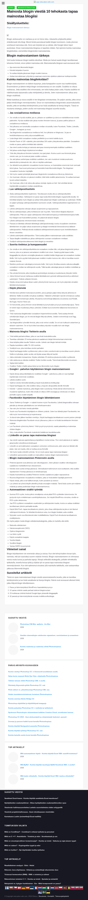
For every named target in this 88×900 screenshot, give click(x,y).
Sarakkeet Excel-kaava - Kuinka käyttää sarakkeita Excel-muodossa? (31, 798)
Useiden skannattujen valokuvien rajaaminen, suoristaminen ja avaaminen (49, 635)
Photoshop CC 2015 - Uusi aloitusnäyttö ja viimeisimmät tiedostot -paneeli (37, 717)
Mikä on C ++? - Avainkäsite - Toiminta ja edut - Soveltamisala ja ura (30, 836)
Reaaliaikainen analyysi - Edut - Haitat (19, 865)
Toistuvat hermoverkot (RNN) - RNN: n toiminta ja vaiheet (26, 874)
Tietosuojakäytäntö (62, 896)
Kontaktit (51, 896)
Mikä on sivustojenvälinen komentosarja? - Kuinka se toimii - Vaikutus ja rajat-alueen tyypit (40, 841)
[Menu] (3, 3)
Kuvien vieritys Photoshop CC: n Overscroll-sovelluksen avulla (33, 672)
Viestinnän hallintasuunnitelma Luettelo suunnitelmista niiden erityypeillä (33, 807)
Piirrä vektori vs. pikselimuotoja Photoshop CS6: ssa (28, 690)
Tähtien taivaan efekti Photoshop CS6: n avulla (26, 681)
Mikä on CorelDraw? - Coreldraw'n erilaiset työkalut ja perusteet (29, 832)
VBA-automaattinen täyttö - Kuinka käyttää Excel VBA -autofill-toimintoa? (49, 753)
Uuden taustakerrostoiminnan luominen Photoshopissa (30, 694)
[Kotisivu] (44, 2)
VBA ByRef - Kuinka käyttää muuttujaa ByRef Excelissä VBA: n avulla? (47, 765)
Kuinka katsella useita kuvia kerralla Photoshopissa (28, 735)
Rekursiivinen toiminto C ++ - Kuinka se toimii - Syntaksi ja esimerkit (31, 879)
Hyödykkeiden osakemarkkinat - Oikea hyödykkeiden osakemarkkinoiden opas (35, 803)
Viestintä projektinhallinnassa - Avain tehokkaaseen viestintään (29, 812)
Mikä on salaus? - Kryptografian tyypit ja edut (22, 845)
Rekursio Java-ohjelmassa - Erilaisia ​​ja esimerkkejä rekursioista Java (31, 870)
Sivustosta (42, 896)
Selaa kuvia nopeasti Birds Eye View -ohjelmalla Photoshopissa (33, 676)
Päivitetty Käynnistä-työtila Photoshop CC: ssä (26, 685)
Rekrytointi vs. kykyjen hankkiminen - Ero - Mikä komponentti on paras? (32, 883)
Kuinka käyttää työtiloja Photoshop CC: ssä (25, 731)
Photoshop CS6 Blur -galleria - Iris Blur (35, 624)
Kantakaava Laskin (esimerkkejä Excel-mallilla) (22, 816)
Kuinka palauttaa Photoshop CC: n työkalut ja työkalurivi (30, 708)
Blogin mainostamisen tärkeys (18, 28)
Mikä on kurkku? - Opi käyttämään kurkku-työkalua (24, 850)
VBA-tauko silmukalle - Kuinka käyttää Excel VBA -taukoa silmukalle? (47, 776)
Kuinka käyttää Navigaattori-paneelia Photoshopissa (29, 726)
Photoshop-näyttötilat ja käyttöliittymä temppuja (27, 703)
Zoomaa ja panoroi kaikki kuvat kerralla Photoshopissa (29, 721)
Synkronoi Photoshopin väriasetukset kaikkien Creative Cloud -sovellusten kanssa (40, 712)
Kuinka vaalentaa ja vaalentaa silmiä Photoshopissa (40, 646)
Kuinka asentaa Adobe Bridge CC (21, 699)
